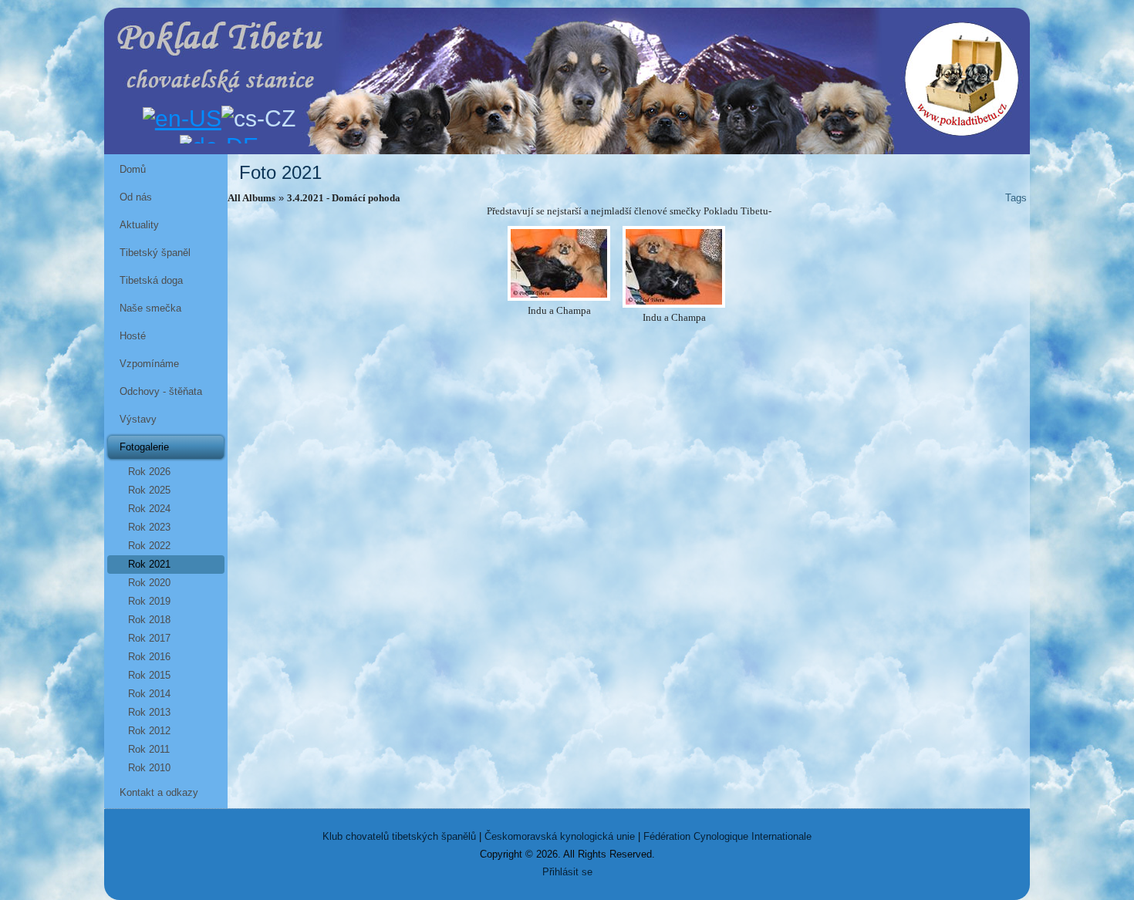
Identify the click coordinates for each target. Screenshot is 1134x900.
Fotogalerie (144, 447)
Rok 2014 (149, 693)
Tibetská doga (151, 280)
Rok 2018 (149, 619)
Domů (133, 169)
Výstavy (138, 419)
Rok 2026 (149, 471)
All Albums (251, 198)
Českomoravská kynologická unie (559, 836)
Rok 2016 (149, 656)
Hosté (133, 336)
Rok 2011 (149, 749)
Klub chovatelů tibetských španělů (399, 836)
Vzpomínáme (149, 363)
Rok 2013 (149, 712)
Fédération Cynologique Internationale (727, 836)
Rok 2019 (149, 601)
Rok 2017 (149, 638)
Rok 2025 (149, 490)
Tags (1016, 198)
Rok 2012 (149, 731)
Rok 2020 (149, 582)
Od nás (136, 197)
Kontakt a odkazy (159, 792)
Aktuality (139, 225)
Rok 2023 (149, 527)
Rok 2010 (149, 768)
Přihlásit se (567, 872)
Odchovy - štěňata (161, 391)
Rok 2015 (149, 675)
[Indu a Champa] (559, 263)
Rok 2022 (149, 545)
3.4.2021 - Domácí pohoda (343, 198)
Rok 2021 (149, 564)
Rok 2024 (149, 508)
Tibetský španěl (155, 252)
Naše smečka (150, 308)
